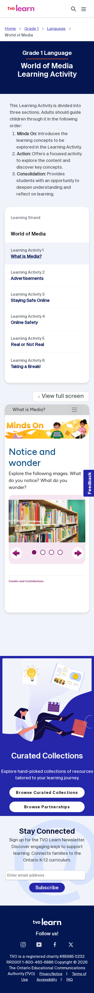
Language (56, 28)
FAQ (70, 980)
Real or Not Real (27, 344)
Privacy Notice (51, 974)
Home (10, 28)
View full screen (61, 396)
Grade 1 (31, 28)
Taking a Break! (25, 366)
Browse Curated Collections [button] (47, 792)
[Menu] (84, 8)
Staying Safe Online (30, 300)
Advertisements (27, 278)
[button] (88, 483)
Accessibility (47, 980)
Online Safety (24, 322)
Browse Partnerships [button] (47, 807)
